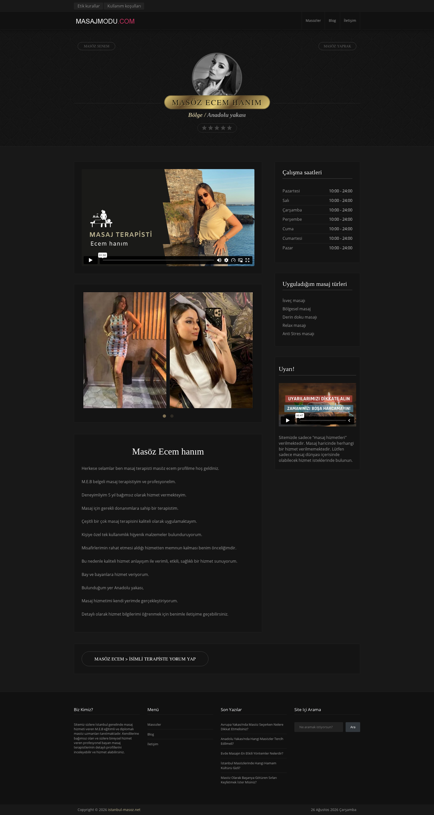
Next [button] (254, 351)
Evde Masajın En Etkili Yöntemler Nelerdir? (252, 753)
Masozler (313, 20)
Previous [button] (81, 351)
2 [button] (171, 416)
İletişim (350, 20)
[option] (125, 351)
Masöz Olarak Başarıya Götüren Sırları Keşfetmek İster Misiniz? (249, 779)
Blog (332, 20)
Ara (352, 727)
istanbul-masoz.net (124, 809)
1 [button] (164, 416)
